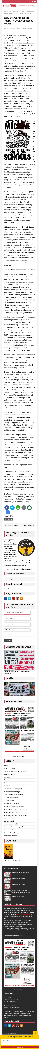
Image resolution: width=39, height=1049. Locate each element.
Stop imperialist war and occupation (16, 815)
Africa (6, 765)
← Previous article (11, 525)
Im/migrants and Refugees (12, 792)
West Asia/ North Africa (11, 824)
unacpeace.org (23, 502)
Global (6, 783)
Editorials (7, 777)
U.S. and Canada (9, 821)
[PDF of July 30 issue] (7, 900)
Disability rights (9, 774)
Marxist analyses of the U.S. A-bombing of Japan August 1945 (20, 891)
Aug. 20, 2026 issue (19, 756)
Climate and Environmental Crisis (15, 771)
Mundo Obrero (9, 800)
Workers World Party (11, 833)
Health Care (8, 786)
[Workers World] (19, 6)
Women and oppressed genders (14, 827)
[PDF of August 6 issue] (7, 888)
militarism (8, 519)
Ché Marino (10, 28)
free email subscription (23, 914)
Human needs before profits (13, 789)
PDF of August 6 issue (18, 884)
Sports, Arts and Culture (12, 812)
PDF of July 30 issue (17, 896)
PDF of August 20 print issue (20, 872)
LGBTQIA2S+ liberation (11, 797)
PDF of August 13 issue (18, 878)
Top (5, 818)
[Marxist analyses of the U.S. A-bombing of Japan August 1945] (7, 894)
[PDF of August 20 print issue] (7, 876)
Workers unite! (9, 830)
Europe (6, 780)
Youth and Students (10, 836)
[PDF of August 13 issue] (7, 882)
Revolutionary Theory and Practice (15, 809)
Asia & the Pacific (9, 768)
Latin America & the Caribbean (14, 794)
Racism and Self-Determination (14, 806)
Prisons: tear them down (12, 803)
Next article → (29, 525)
